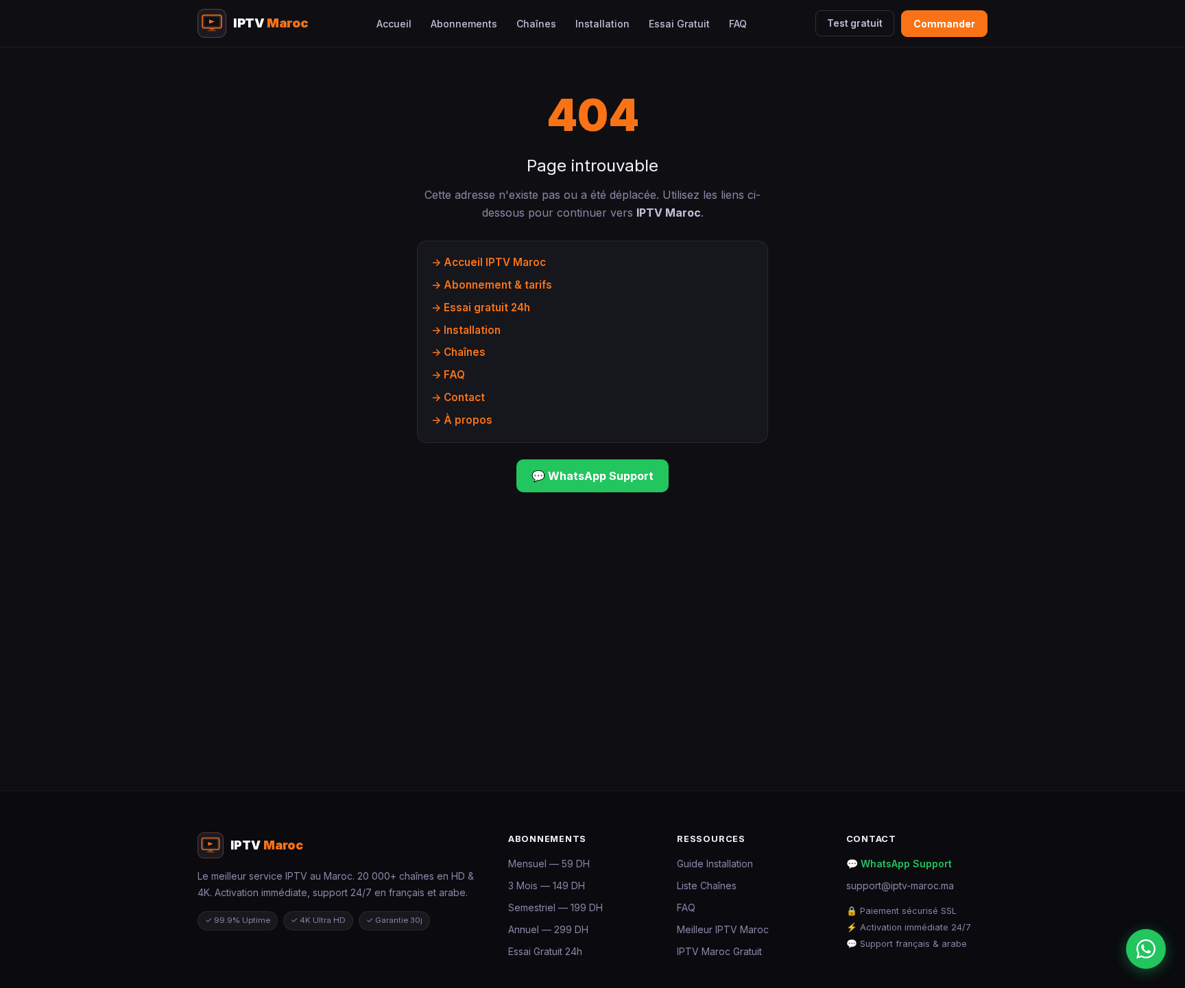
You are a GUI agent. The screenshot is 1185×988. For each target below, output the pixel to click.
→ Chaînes (458, 352)
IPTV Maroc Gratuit (719, 951)
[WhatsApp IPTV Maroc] (1146, 949)
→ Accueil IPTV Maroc (488, 262)
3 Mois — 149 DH (546, 885)
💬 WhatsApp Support (592, 476)
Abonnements (464, 23)
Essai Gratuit (679, 23)
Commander (944, 23)
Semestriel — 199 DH (555, 907)
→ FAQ (448, 374)
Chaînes (536, 23)
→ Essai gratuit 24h (480, 307)
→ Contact (458, 397)
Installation (602, 23)
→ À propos (461, 419)
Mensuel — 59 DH (549, 863)
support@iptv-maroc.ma (900, 885)
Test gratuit (855, 23)
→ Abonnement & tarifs (491, 284)
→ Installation (466, 330)
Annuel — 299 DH (548, 929)
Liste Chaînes (707, 885)
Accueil (393, 23)
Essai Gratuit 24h (545, 951)
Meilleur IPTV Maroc (723, 929)
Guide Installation (715, 863)
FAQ (738, 23)
